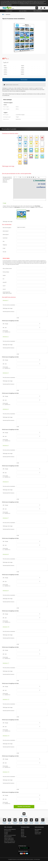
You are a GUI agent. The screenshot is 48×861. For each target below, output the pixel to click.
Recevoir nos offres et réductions (10, 829)
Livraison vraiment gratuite (9, 839)
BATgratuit (9, 823)
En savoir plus (14, 5)
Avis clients (6, 832)
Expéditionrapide (26, 823)
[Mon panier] (44, 8)
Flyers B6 (22, 835)
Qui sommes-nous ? (7, 830)
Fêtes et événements (38, 10)
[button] (14, 177)
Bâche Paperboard (38, 829)
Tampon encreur (38, 833)
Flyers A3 (22, 829)
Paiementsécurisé (31, 823)
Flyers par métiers (23, 10)
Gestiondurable (20, 823)
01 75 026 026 (24, 848)
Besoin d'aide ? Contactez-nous (9, 841)
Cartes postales (23, 836)
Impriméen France (37, 823)
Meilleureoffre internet (42, 823)
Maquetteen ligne (4, 823)
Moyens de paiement (8, 836)
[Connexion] (41, 8)
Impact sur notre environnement (10, 835)
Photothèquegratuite (15, 823)
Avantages (6, 833)
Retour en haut (24, 816)
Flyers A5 (22, 832)
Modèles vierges (9, 10)
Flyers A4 (22, 830)
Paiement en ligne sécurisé (8, 838)
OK (19, 5)
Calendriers (37, 830)
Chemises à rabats (38, 832)
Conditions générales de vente (9, 842)
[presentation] (14, 177)
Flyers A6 (22, 833)
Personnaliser (24, 79)
